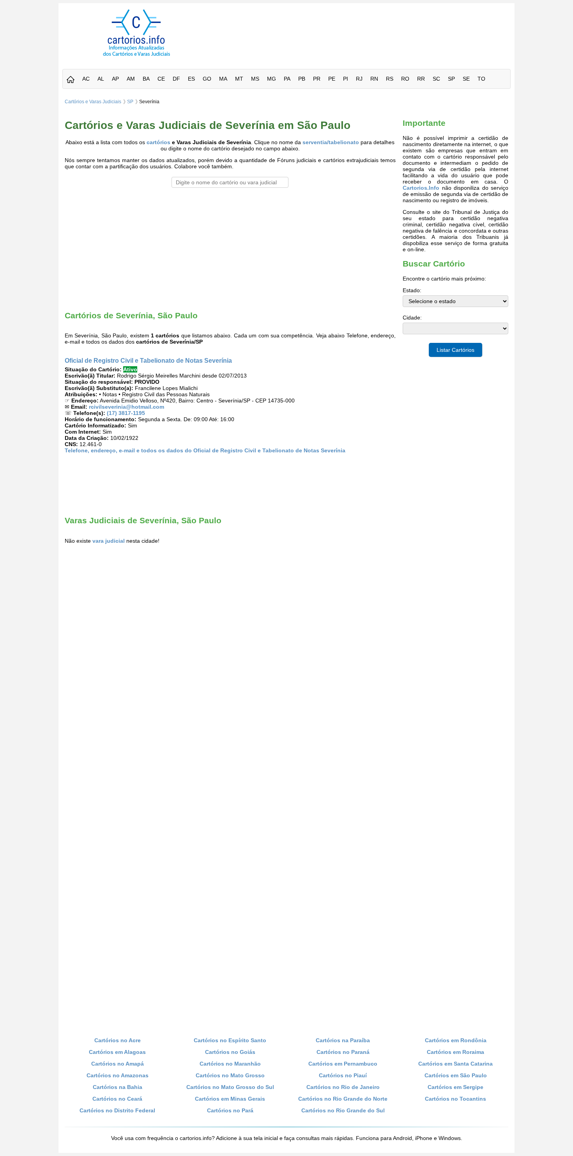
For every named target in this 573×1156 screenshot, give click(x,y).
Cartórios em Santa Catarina (455, 1064)
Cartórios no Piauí (343, 1075)
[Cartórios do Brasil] (136, 56)
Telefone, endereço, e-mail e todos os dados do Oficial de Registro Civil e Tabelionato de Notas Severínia (205, 450)
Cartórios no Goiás (230, 1052)
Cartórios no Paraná (343, 1052)
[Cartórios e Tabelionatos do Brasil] (70, 80)
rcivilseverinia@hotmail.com (126, 407)
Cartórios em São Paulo (455, 1075)
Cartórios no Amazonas (118, 1075)
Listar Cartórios (455, 350)
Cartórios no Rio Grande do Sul (343, 1110)
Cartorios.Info (421, 188)
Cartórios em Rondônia (455, 1040)
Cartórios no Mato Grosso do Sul (230, 1087)
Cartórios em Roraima (455, 1052)
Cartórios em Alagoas (117, 1052)
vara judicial (108, 541)
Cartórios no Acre (117, 1040)
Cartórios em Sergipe (455, 1087)
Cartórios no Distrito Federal (117, 1110)
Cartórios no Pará (230, 1110)
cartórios (158, 142)
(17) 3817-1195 (126, 413)
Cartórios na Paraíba (343, 1040)
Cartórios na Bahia (117, 1087)
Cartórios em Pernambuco (342, 1064)
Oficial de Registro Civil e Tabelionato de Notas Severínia (148, 360)
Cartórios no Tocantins (455, 1099)
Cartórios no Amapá (117, 1064)
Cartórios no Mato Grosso (230, 1075)
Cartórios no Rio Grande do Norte (342, 1099)
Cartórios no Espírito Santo (230, 1040)
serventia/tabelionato (330, 142)
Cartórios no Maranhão (230, 1064)
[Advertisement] (362, 26)
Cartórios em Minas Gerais (230, 1099)
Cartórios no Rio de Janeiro (343, 1087)
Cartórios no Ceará (117, 1099)
